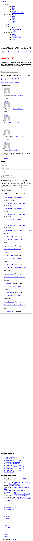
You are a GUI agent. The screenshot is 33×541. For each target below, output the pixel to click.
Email (6, 536)
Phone (6, 534)
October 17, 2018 (18, 109)
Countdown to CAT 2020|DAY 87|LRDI (16, 491)
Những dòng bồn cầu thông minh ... (17, 203)
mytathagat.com (9, 509)
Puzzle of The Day (9, 459)
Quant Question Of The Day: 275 (14, 457)
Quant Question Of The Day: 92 (10, 82)
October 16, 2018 (18, 95)
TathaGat (13, 539)
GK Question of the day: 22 (12, 462)
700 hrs (6, 518)
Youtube (6, 525)
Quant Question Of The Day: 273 (14, 465)
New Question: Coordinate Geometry (15, 197)
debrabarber (10, 311)
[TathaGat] (4, 1)
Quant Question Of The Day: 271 (14, 468)
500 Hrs (6, 516)
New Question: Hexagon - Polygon (14, 239)
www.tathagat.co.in (10, 507)
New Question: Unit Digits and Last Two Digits (18, 230)
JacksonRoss (10, 283)
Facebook (7, 527)
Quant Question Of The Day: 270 (14, 470)
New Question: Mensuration (12, 249)
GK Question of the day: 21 (12, 463)
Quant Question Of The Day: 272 (14, 467)
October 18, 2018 (19, 136)
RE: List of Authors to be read (13, 219)
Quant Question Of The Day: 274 (14, 460)
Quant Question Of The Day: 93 (10, 79)
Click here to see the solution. (9, 72)
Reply (6, 101)
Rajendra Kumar (9, 490)
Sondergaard (10, 236)
